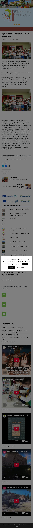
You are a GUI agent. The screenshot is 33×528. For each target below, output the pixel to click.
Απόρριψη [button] (11, 267)
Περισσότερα (21, 267)
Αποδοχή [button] (25, 264)
